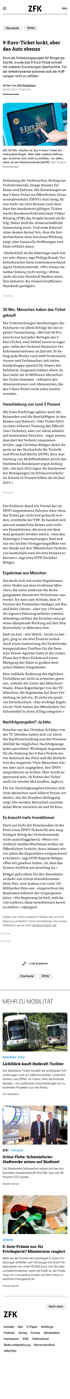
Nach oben (56, 1306)
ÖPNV (31, 28)
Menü (4, 8)
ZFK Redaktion (26, 85)
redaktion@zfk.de (44, 925)
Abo (64, 8)
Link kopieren (38, 963)
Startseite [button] (35, 9)
